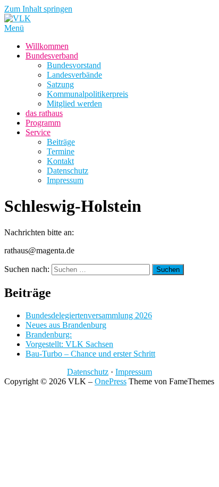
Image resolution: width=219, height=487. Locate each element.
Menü (14, 27)
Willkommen (47, 46)
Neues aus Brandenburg (66, 324)
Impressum (65, 180)
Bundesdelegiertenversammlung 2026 (89, 315)
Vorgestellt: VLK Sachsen (69, 344)
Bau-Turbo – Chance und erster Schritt (90, 353)
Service (38, 132)
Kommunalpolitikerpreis (87, 93)
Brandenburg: (49, 334)
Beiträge (61, 141)
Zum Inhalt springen (38, 8)
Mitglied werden (74, 103)
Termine (60, 151)
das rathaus (44, 113)
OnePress (111, 381)
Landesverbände (74, 74)
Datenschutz (67, 170)
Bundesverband (52, 55)
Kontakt (60, 161)
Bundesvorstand (74, 65)
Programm (43, 122)
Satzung (60, 84)
